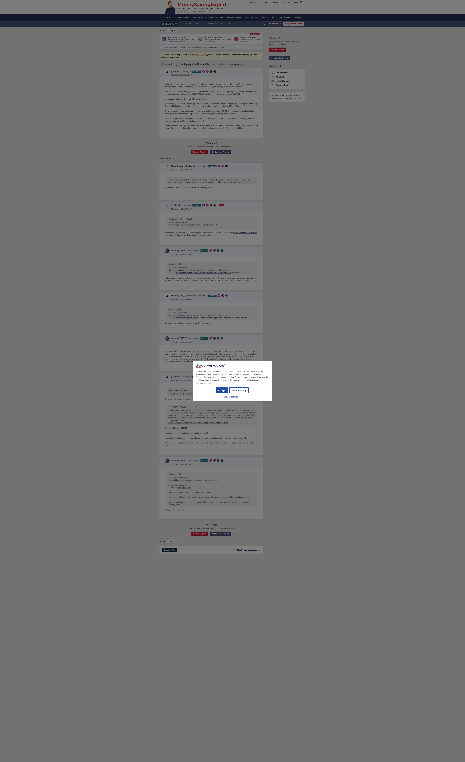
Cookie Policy (257, 374)
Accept (221, 390)
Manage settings (231, 396)
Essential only (239, 390)
